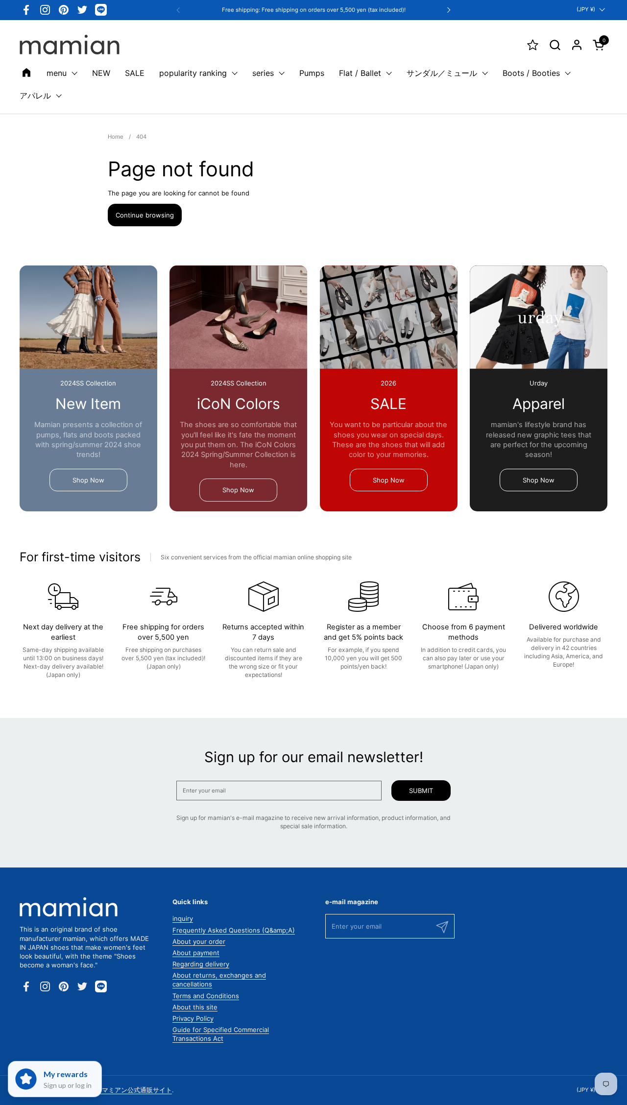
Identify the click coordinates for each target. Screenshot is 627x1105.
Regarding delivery (200, 964)
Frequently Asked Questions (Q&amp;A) (233, 930)
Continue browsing (145, 215)
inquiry (182, 918)
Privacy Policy (193, 1018)
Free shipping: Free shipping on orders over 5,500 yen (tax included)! (314, 10)
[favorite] (533, 45)
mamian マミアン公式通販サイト (124, 1090)
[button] (555, 45)
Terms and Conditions (205, 996)
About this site (194, 1007)
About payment (195, 953)
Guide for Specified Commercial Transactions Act (220, 1034)
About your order (198, 941)
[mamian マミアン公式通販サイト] (70, 44)
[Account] (577, 45)
